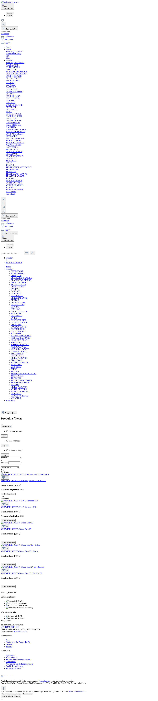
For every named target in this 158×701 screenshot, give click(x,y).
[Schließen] (2, 699)
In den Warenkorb (8, 494)
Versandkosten (44, 681)
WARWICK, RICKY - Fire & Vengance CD (18, 507)
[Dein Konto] (3, 24)
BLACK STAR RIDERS (21, 280)
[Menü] (3, 203)
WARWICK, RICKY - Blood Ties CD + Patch (19, 551)
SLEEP (14, 369)
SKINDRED (16, 367)
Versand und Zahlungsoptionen (18, 659)
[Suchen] (3, 199)
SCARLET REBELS (19, 362)
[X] (9, 674)
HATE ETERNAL (18, 331)
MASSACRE (16, 342)
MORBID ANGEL (18, 347)
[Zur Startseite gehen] (10, 2)
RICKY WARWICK (19, 358)
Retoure (9, 644)
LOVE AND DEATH (19, 340)
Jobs (7, 640)
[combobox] (12, 253)
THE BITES (16, 378)
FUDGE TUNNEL (18, 320)
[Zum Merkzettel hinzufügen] (5, 477)
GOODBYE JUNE (18, 327)
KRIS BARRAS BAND (20, 338)
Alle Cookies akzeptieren (11, 696)
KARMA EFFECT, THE (21, 336)
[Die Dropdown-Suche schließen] (32, 253)
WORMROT (16, 394)
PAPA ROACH (17, 356)
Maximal (11, 463)
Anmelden (5, 34)
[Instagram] (5, 674)
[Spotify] (12, 674)
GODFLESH (16, 325)
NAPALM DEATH (18, 351)
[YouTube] (15, 674)
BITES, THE (16, 276)
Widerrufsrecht (11, 657)
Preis (4, 455)
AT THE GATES (18, 273)
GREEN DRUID (18, 329)
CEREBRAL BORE (19, 298)
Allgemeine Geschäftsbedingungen (19, 664)
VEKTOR (15, 385)
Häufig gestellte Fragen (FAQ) (18, 642)
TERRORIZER (17, 376)
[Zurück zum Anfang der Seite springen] (3, 688)
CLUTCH (15, 300)
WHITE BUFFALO (19, 389)
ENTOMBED (16, 316)
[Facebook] (2, 674)
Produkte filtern (10, 413)
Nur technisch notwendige (11, 694)
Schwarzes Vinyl (15, 450)
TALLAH (15, 371)
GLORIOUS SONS (19, 322)
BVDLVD (15, 289)
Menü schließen (11, 29)
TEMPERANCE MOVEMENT (23, 374)
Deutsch (10, 13)
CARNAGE (16, 293)
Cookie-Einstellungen (14, 666)
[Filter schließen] (2, 424)
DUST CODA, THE (19, 311)
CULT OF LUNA (18, 302)
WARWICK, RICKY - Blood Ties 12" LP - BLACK (21, 573)
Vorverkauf (10, 400)
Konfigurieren (27, 694)
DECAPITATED (17, 305)
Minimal (11, 458)
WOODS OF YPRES (19, 391)
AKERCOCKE (17, 271)
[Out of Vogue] (2, 677)
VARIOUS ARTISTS (19, 396)
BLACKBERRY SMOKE (21, 278)
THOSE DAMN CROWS (21, 380)
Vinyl (4, 446)
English (9, 15)
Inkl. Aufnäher (14, 441)
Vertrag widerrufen (13, 668)
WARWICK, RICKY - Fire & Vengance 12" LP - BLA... (23, 481)
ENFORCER (16, 313)
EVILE (14, 318)
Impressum (10, 655)
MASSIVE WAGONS (20, 345)
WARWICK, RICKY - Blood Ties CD (16, 529)
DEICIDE (15, 307)
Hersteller (5, 427)
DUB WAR (15, 309)
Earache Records (15, 431)
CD (3, 436)
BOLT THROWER (19, 282)
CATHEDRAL (17, 296)
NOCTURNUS (17, 353)
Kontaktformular (20, 631)
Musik (8, 267)
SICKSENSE (16, 365)
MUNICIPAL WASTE (20, 349)
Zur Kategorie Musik (14, 51)
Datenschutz (11, 662)
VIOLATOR (16, 398)
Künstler (9, 269)
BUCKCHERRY (18, 287)
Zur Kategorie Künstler (15, 63)
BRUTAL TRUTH (18, 284)
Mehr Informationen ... (77, 691)
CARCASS (15, 291)
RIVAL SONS (16, 360)
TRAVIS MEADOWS (20, 382)
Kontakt (9, 646)
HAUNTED (16, 333)
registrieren (9, 36)
